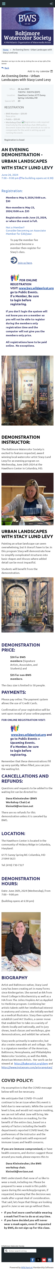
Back (7, 68)
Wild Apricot (27, 1267)
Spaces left (10, 100)
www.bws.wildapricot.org (36, 288)
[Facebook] (32, 1260)
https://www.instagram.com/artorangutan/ (26, 1067)
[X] (38, 1260)
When (12, 89)
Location (11, 95)
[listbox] (41, 71)
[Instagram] (50, 1260)
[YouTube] (44, 1260)
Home (6, 49)
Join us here (25, 262)
